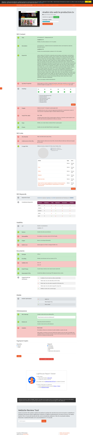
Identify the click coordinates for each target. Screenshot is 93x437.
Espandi (73, 104)
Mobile (19, 347)
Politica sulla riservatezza (65, 432)
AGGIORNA (56, 17)
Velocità (19, 345)
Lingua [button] (73, 5)
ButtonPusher (25, 434)
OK (88, 1)
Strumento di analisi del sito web (24, 5)
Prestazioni (50, 345)
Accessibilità (50, 347)
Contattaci (47, 5)
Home (35, 5)
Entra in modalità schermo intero (46, 359)
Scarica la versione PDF (47, 23)
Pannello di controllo (54, 5)
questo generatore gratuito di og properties (60, 84)
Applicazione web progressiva (54, 350)
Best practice (50, 348)
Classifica (39, 5)
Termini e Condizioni (64, 434)
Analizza (19, 356)
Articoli (43, 5)
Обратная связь (41, 179)
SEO (49, 349)
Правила (40, 175)
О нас (39, 167)
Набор (39, 171)
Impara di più (40, 2)
